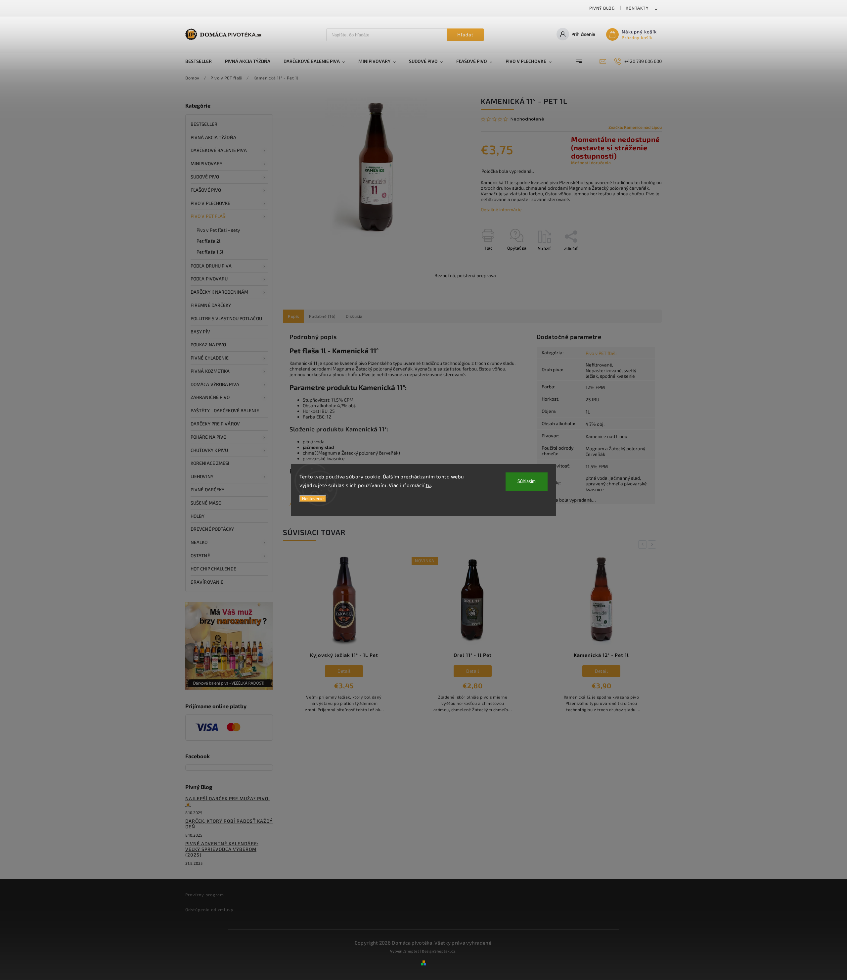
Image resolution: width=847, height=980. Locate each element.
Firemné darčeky (211, 305)
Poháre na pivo (208, 437)
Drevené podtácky (212, 529)
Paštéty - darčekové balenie (225, 410)
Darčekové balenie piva (219, 150)
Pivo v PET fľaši (209, 216)
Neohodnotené (527, 119)
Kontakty (637, 8)
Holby (198, 516)
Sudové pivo (205, 176)
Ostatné (200, 555)
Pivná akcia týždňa (213, 137)
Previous (643, 544)
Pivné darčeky (207, 489)
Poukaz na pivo (208, 344)
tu (428, 485)
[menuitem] (201, 61)
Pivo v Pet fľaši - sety (218, 230)
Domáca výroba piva (215, 384)
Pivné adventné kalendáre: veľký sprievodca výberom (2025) (221, 849)
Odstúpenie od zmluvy (209, 909)
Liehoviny (202, 476)
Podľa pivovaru (209, 278)
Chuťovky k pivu (209, 450)
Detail (343, 671)
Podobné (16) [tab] (322, 316)
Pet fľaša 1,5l (210, 252)
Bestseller (204, 124)
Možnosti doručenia (591, 162)
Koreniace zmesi (210, 463)
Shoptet (411, 951)
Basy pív (200, 331)
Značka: (635, 127)
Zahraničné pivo (210, 397)
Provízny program (204, 894)
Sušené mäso (206, 503)
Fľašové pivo (206, 190)
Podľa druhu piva (211, 266)
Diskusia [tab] (354, 316)
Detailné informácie (501, 209)
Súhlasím (526, 481)
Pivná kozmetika (210, 371)
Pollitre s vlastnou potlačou (226, 318)
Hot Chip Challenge (213, 568)
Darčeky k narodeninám (219, 292)
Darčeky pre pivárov (215, 423)
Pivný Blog (601, 8)
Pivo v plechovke (211, 203)
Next (653, 544)
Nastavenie (313, 498)
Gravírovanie (207, 582)
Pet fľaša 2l (208, 241)
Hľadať (465, 34)
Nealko (199, 542)
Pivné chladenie (210, 358)
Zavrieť (639, 260)
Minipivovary (206, 163)
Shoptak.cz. (445, 951)
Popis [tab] (293, 316)
